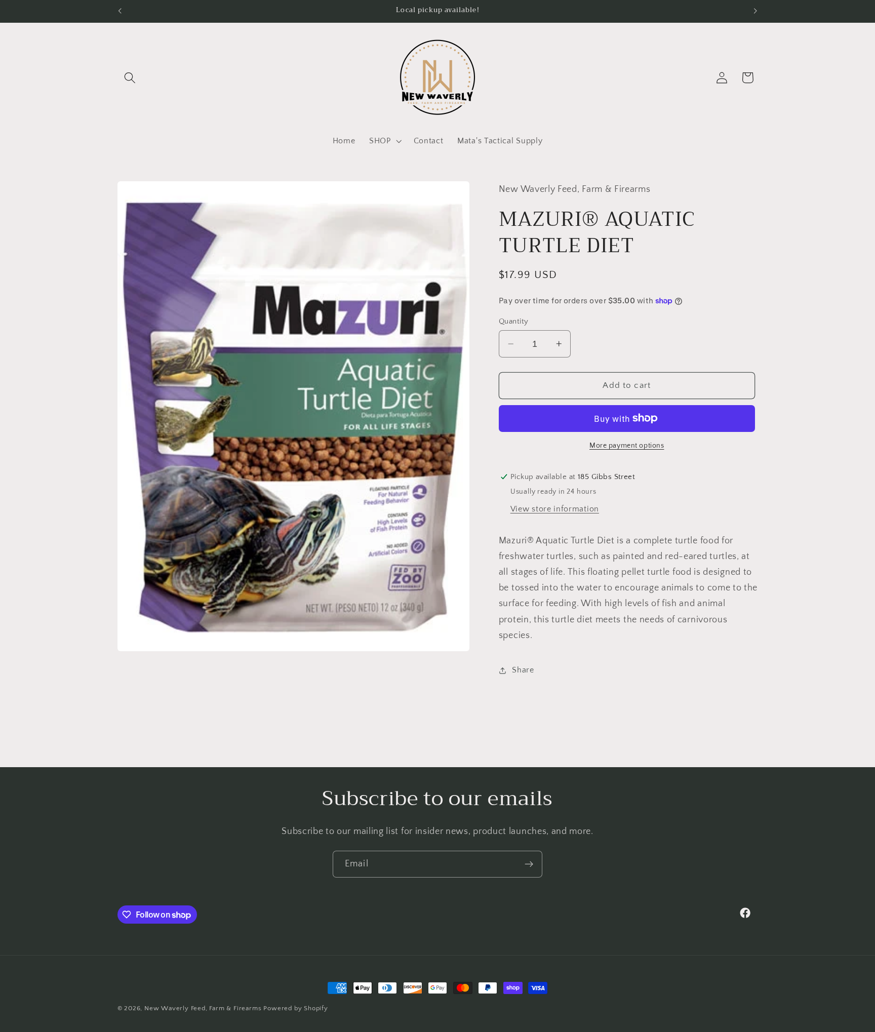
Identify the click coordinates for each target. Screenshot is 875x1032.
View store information (554, 508)
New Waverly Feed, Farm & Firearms (203, 1008)
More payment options (626, 446)
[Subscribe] (529, 864)
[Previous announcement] (119, 11)
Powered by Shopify (295, 1008)
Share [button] (523, 669)
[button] (130, 78)
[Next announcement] (755, 11)
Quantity (514, 321)
